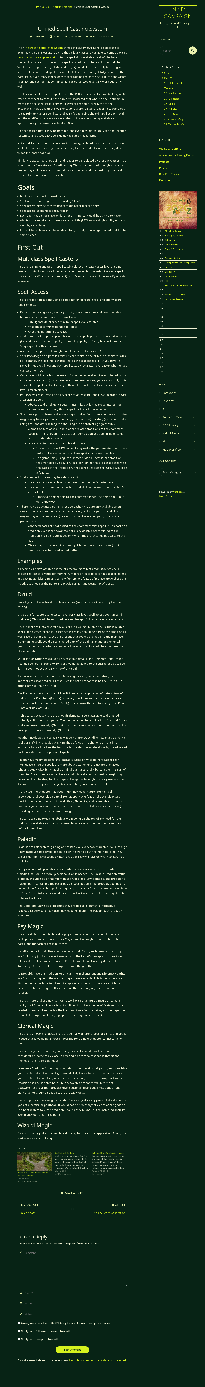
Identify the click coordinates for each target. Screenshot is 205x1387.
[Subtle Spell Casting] (73, 1164)
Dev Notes (165, 180)
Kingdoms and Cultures (175, 294)
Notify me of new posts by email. (39, 1339)
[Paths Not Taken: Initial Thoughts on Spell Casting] (34, 1161)
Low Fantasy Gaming (174, 299)
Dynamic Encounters (174, 249)
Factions (168, 267)
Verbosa (178, 491)
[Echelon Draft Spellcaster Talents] (110, 1164)
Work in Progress (62, 7)
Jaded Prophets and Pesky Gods (179, 285)
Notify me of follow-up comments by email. (45, 1331)
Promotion (165, 167)
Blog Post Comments (171, 174)
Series (45, 7)
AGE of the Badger (173, 231)
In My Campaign (178, 12)
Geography (170, 272)
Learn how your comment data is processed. (98, 1360)
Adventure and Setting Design (176, 155)
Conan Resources (172, 244)
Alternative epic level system (44, 47)
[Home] (37, 7)
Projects (164, 161)
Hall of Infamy (171, 276)
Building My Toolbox (174, 235)
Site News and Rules (171, 149)
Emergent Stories (172, 258)
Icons (167, 281)
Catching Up (170, 240)
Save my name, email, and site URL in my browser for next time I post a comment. (66, 1323)
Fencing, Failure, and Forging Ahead (180, 262)
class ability (74, 1193)
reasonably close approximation (38, 57)
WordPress (165, 496)
